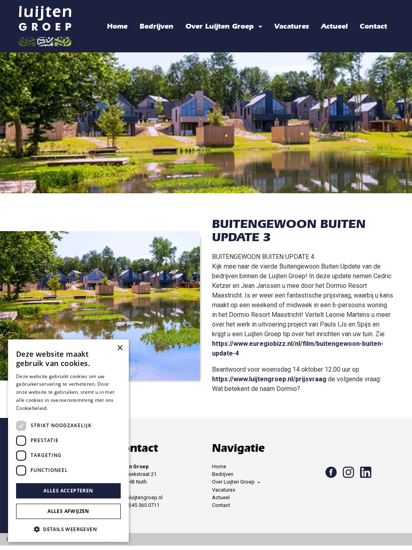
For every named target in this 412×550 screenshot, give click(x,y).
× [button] (120, 348)
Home (117, 26)
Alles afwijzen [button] (68, 511)
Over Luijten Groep (220, 26)
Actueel (334, 26)
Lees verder (63, 408)
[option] (206, 122)
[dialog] (68, 440)
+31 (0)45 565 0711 (137, 505)
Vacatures (291, 26)
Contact (373, 26)
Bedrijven (156, 26)
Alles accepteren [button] (68, 490)
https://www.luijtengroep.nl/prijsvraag (269, 379)
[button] (68, 529)
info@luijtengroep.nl (139, 497)
